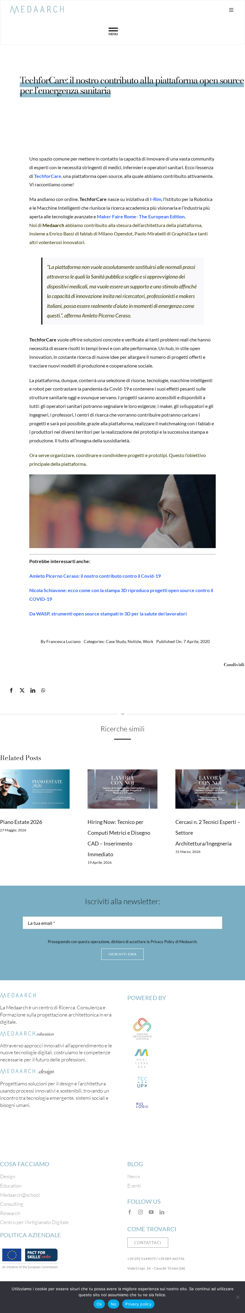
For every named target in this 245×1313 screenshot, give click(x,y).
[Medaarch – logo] (18, 995)
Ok (99, 1304)
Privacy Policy (162, 941)
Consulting (11, 1204)
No (114, 1304)
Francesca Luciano (63, 641)
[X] (22, 690)
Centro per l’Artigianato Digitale (34, 1222)
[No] (238, 1297)
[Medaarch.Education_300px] (27, 1033)
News (133, 1176)
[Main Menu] (113, 31)
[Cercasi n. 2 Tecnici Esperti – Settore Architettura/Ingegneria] (210, 789)
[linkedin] (162, 1212)
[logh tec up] (142, 1076)
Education (11, 1185)
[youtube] (151, 1212)
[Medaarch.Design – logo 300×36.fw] (27, 1071)
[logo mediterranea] (142, 1046)
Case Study (116, 641)
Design (7, 1176)
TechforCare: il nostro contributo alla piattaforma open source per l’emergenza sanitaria (132, 85)
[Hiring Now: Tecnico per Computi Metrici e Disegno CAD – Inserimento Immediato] (122, 789)
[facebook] (129, 1212)
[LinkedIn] (32, 690)
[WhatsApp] (43, 690)
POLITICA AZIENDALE (30, 1234)
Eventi (134, 1185)
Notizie (134, 641)
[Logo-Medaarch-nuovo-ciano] (37, 8)
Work (148, 641)
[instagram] (140, 1212)
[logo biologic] (142, 1099)
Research (10, 1213)
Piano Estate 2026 (21, 822)
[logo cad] (142, 1016)
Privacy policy (138, 1304)
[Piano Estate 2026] (35, 789)
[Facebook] (11, 690)
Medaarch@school (20, 1195)
